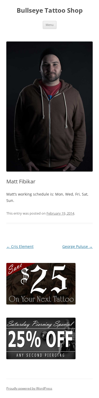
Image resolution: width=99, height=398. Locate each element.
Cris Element (20, 246)
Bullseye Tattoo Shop (50, 10)
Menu (50, 25)
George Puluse (77, 246)
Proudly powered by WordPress (29, 388)
